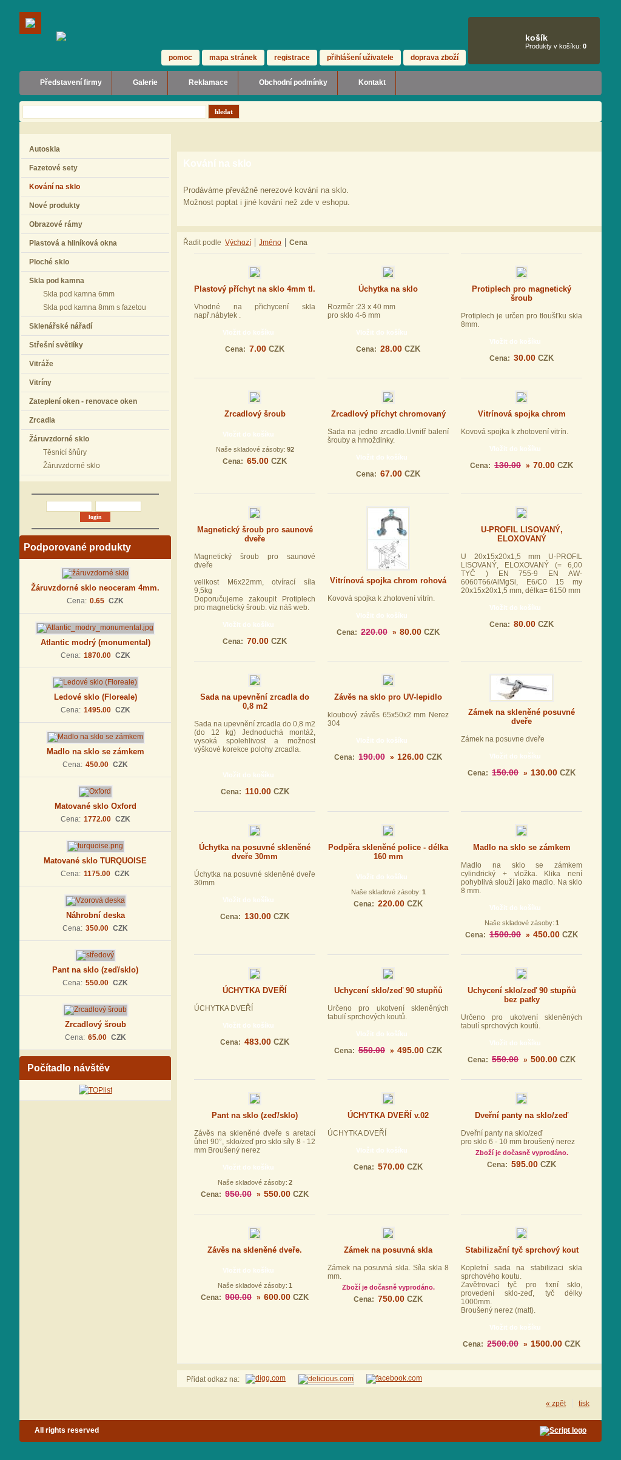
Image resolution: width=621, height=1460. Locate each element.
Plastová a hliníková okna (73, 243)
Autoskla (44, 149)
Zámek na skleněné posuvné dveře (521, 717)
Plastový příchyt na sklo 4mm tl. (254, 288)
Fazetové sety (53, 168)
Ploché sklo (49, 262)
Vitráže (41, 364)
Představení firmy (71, 82)
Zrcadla (42, 420)
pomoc (180, 57)
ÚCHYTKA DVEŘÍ (255, 990)
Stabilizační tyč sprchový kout (522, 1249)
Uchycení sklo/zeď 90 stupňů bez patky (522, 995)
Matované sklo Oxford (95, 806)
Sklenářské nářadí (60, 326)
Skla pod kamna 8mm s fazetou (94, 307)
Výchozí (238, 242)
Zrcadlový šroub (95, 1024)
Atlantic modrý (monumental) (95, 642)
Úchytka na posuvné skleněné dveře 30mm (254, 852)
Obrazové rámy (55, 224)
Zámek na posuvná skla (388, 1249)
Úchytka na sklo (388, 288)
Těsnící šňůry (65, 452)
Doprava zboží (434, 57)
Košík (536, 37)
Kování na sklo (54, 186)
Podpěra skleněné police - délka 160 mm (388, 852)
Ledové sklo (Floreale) (95, 697)
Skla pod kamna (56, 280)
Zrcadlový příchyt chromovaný (388, 413)
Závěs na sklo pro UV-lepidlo (388, 697)
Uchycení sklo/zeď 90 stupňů (388, 990)
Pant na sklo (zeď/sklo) (95, 969)
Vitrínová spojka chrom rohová (388, 580)
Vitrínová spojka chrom (522, 413)
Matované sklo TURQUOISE (95, 860)
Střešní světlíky (56, 345)
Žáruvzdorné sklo (59, 439)
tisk (584, 1403)
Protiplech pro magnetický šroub (521, 293)
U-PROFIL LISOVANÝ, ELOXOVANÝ (522, 534)
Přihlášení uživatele (360, 57)
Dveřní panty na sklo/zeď (521, 1115)
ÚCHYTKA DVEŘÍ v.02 (388, 1115)
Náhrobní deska (95, 915)
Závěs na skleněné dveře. (254, 1249)
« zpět (556, 1403)
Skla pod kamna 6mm (79, 294)
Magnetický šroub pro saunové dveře (255, 534)
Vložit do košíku (248, 332)
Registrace (292, 57)
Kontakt (372, 82)
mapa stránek (233, 57)
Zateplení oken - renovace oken (83, 401)
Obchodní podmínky (293, 82)
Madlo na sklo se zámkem (95, 751)
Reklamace (208, 82)
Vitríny (40, 382)
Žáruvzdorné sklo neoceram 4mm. (95, 587)
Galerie (145, 82)
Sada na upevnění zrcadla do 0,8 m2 (254, 701)
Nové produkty (54, 205)
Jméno (270, 242)
